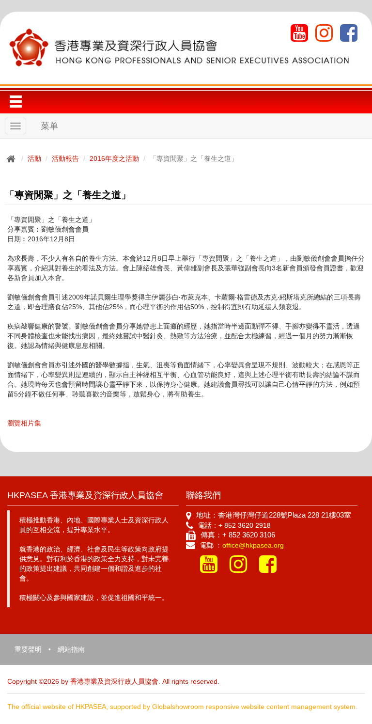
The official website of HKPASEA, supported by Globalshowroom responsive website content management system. (182, 706)
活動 (34, 158)
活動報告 (65, 158)
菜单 (49, 126)
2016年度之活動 (114, 158)
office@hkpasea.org (253, 545)
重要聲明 (28, 649)
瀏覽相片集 (24, 423)
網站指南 (71, 649)
